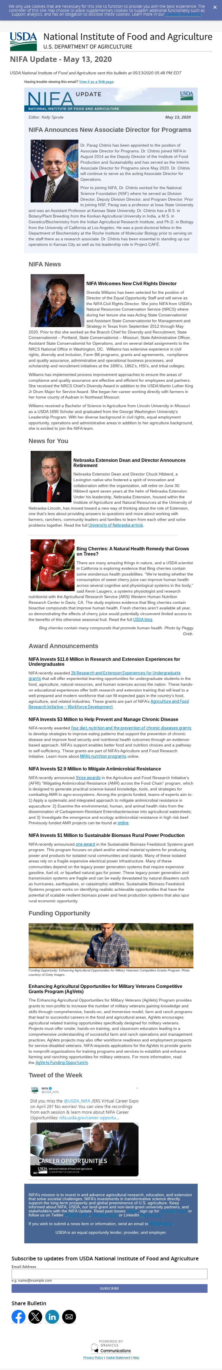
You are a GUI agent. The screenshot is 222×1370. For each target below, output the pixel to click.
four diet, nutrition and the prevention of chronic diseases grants (131, 728)
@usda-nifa (151, 1215)
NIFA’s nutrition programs (103, 756)
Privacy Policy (93, 1358)
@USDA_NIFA (77, 1215)
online (123, 822)
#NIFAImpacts (104, 1215)
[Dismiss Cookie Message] (215, 5)
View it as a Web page (96, 82)
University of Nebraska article (115, 525)
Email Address (24, 1266)
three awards (88, 777)
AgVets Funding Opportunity (62, 1062)
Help (136, 1358)
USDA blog (142, 619)
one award (85, 844)
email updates (173, 1211)
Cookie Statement (183, 14)
